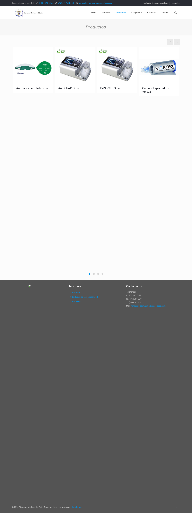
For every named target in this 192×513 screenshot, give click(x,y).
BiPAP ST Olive (110, 88)
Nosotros (76, 292)
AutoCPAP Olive (68, 88)
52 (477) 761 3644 (66, 3)
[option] (33, 70)
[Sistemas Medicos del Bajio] (29, 12)
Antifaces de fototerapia (32, 88)
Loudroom (77, 507)
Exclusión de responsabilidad (156, 3)
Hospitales (175, 3)
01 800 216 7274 (46, 3)
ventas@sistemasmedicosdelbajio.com (95, 3)
